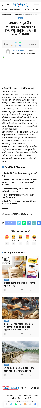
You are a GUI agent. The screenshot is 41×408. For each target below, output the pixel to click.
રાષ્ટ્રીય (20, 18)
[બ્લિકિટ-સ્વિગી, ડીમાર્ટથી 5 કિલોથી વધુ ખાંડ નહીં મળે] (20, 267)
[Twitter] (32, 388)
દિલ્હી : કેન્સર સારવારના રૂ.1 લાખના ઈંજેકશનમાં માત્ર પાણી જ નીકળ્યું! (19, 202)
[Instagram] (38, 388)
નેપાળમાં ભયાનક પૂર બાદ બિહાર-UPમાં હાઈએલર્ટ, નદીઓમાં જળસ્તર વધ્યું (20, 189)
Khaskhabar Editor (18, 50)
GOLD (22, 214)
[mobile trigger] (4, 4)
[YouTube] (35, 388)
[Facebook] (29, 388)
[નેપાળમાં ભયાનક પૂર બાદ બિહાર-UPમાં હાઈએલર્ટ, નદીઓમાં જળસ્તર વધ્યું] (20, 352)
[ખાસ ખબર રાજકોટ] (20, 5)
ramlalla (29, 214)
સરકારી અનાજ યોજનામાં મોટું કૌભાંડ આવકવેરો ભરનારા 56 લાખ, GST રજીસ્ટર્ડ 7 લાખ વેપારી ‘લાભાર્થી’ (19, 182)
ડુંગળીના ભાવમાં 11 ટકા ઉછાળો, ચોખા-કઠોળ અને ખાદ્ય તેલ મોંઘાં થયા (20, 196)
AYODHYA (15, 214)
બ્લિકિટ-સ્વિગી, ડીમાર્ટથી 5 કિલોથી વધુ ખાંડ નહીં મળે (19, 174)
